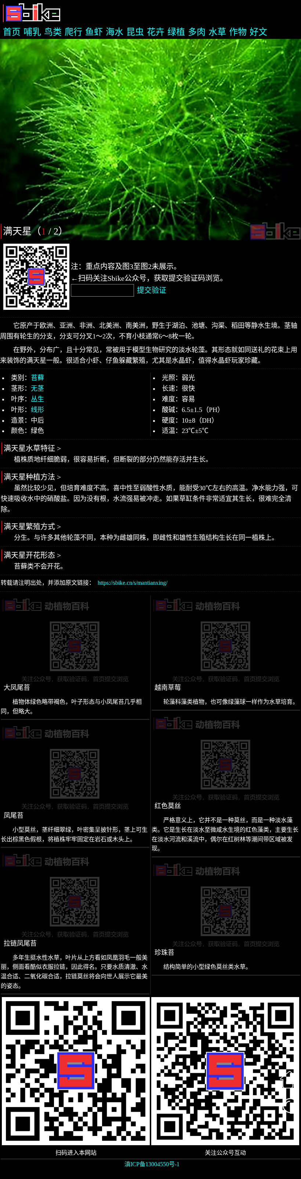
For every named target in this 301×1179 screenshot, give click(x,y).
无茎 (37, 388)
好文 (258, 32)
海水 (114, 32)
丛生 (37, 399)
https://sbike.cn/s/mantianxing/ (132, 583)
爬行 (73, 32)
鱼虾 (94, 32)
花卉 (155, 32)
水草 (217, 32)
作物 (238, 32)
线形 (37, 409)
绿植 (176, 32)
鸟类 (53, 32)
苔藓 (37, 377)
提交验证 (151, 290)
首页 (12, 32)
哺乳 (32, 32)
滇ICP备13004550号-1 (151, 1164)
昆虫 (135, 32)
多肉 (197, 32)
